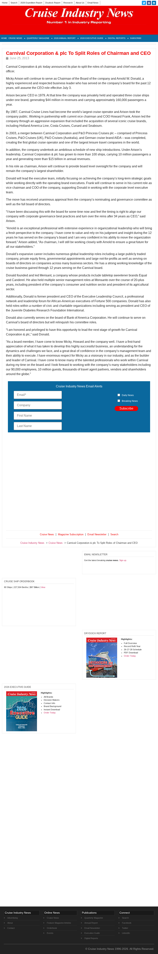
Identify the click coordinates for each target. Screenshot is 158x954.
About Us (80, 3)
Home (5, 3)
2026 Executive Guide (91, 38)
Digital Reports (116, 38)
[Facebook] (149, 3)
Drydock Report (52, 3)
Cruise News (15, 38)
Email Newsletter (96, 534)
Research (68, 3)
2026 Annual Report (65, 38)
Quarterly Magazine (38, 38)
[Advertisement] (79, 482)
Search (14, 3)
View (43, 587)
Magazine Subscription (70, 534)
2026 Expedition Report (31, 3)
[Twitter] (144, 3)
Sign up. (123, 560)
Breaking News (130, 401)
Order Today (130, 656)
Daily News (128, 395)
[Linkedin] (154, 3)
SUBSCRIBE (135, 38)
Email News (92, 3)
